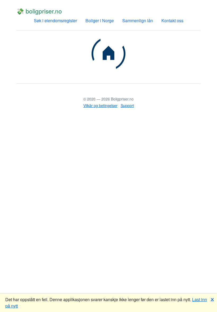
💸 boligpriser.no (39, 11)
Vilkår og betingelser (100, 105)
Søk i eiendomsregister (55, 20)
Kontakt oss (172, 20)
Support (127, 105)
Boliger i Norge (99, 20)
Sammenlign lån (137, 20)
